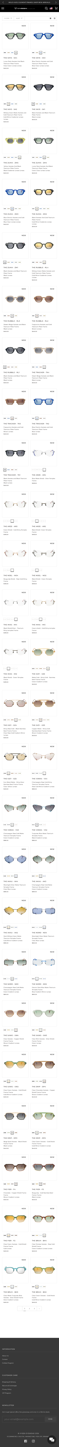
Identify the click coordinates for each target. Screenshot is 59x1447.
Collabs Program (8, 1363)
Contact (5, 1359)
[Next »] (39, 1308)
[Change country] (51, 8)
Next (56, 2)
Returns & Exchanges (9, 1385)
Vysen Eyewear (27, 1433)
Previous (3, 2)
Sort (18, 18)
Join (50, 1419)
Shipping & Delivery (9, 1382)
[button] (4, 53)
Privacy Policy (6, 1389)
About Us (5, 1356)
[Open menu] (3, 8)
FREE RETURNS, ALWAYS (29, 2)
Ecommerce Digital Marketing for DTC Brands (28, 1436)
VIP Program (6, 1393)
